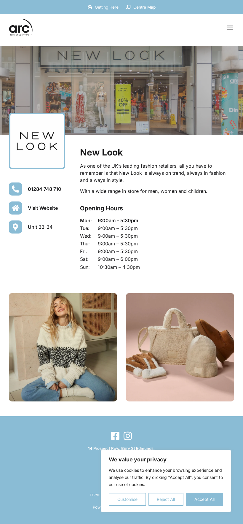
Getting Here (107, 7)
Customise (127, 499)
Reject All (166, 499)
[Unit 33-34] (15, 227)
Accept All (204, 499)
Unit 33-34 (40, 227)
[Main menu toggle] (230, 28)
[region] (166, 481)
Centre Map (144, 7)
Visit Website (43, 208)
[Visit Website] (15, 208)
